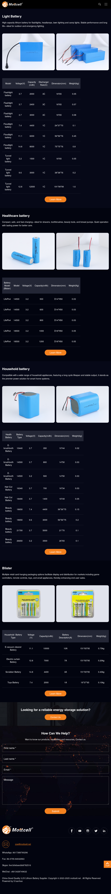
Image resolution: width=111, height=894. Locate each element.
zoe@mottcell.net (23, 844)
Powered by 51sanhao (12, 881)
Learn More (55, 199)
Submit (55, 811)
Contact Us (55, 717)
